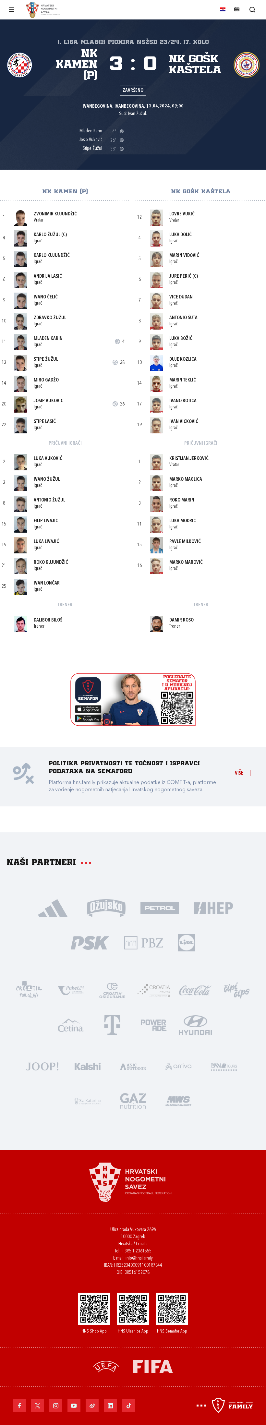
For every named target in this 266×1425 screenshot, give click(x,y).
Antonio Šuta (183, 318)
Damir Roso (181, 620)
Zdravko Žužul (50, 318)
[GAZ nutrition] (133, 1100)
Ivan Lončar (47, 583)
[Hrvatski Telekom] (112, 1024)
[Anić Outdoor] (133, 1065)
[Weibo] (92, 1405)
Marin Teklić (182, 380)
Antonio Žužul (49, 500)
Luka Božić (180, 338)
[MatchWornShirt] (178, 1100)
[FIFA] (153, 1366)
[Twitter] (37, 1405)
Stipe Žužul (46, 359)
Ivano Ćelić (46, 297)
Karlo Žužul (47, 235)
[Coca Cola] (195, 989)
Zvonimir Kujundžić (55, 214)
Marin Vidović (184, 255)
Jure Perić (180, 276)
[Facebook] (19, 1405)
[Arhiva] (252, 10)
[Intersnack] (237, 989)
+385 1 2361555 (136, 1251)
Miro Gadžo (46, 380)
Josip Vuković (48, 401)
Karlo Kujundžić (52, 255)
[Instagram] (55, 1405)
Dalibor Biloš (48, 620)
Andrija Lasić (48, 276)
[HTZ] (29, 989)
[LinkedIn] (110, 1405)
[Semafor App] (133, 724)
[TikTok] (128, 1405)
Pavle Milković (185, 541)
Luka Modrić (182, 521)
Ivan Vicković (183, 421)
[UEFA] (106, 1366)
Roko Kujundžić (51, 562)
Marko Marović (186, 562)
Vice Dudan (181, 297)
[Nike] (52, 907)
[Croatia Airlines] (154, 989)
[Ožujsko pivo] (106, 907)
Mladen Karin (48, 338)
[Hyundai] (195, 1024)
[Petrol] (160, 907)
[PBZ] (143, 942)
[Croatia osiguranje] (112, 989)
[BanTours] (224, 1065)
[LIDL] (186, 942)
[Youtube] (73, 1405)
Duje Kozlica (183, 359)
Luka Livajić (46, 541)
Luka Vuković (48, 458)
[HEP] (213, 907)
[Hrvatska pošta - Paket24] (70, 989)
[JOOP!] (42, 1065)
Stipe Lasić (45, 421)
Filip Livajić (46, 521)
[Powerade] (154, 1024)
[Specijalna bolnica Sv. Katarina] (87, 1100)
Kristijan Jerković (189, 458)
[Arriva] (178, 1065)
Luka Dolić (180, 235)
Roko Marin (181, 500)
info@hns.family (139, 1258)
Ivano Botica (183, 401)
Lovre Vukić (182, 214)
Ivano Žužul (47, 479)
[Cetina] (70, 1024)
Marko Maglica (185, 479)
